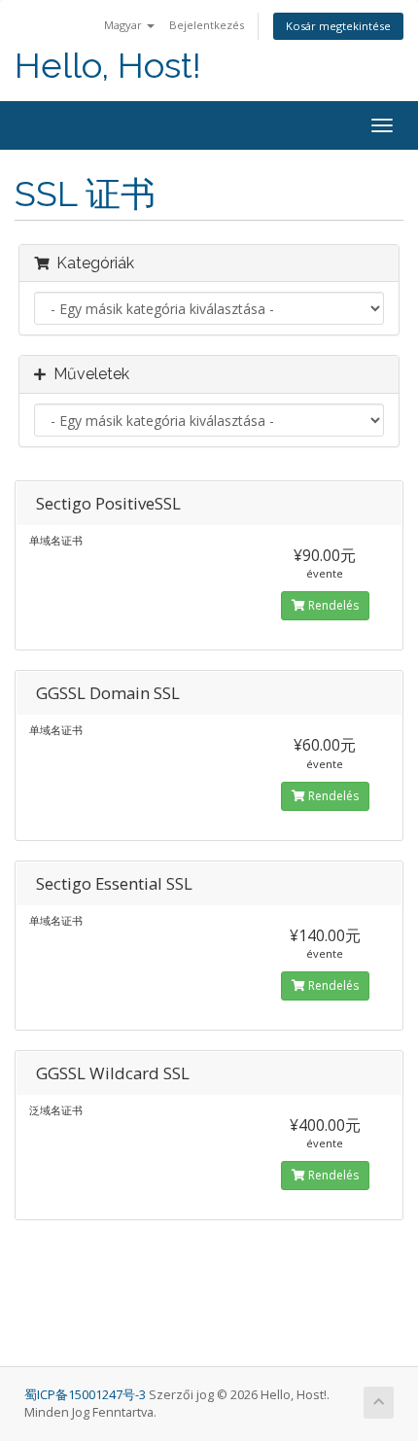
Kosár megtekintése (338, 25)
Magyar (124, 25)
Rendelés (332, 605)
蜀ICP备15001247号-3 (86, 1395)
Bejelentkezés (206, 25)
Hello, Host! (108, 66)
